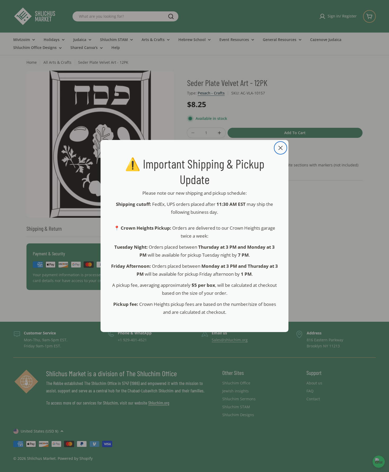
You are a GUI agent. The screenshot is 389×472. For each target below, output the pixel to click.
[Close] (280, 148)
